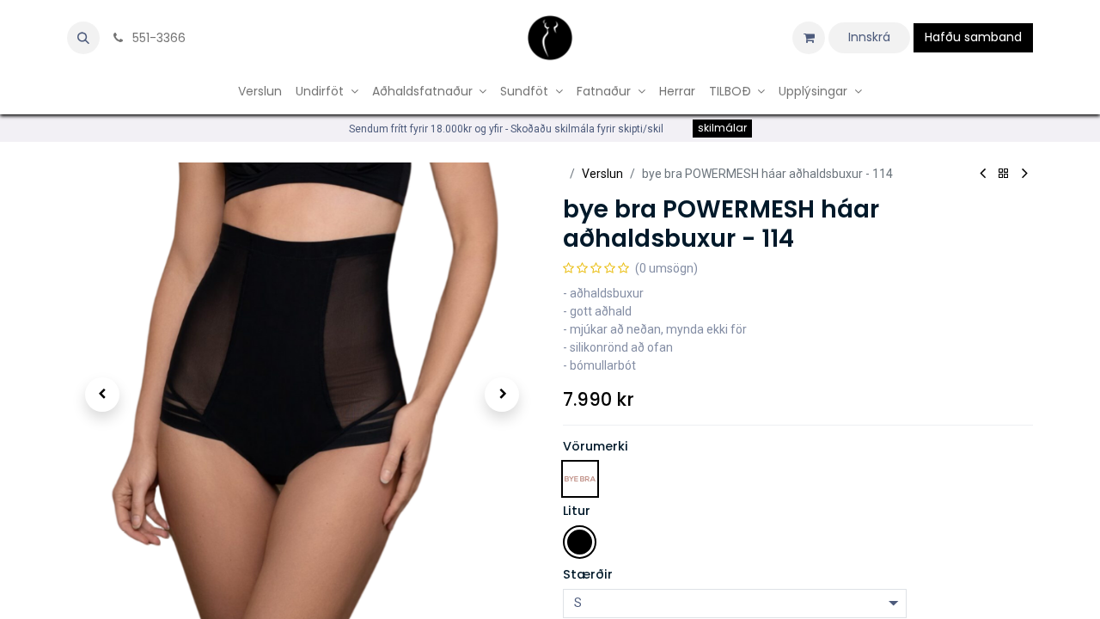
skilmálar (722, 127)
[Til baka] (1003, 174)
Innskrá (869, 37)
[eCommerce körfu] (808, 37)
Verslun (602, 174)
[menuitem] (260, 91)
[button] (83, 37)
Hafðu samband (973, 37)
